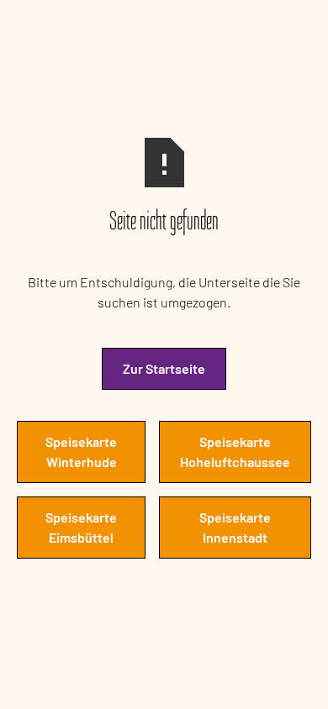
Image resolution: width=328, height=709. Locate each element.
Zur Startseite (164, 368)
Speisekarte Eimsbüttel (81, 527)
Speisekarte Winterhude (81, 451)
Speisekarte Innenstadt (235, 527)
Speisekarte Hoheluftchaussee (235, 451)
